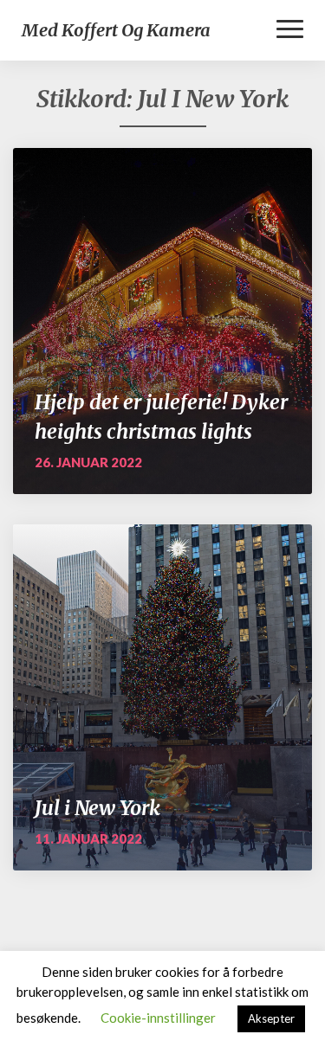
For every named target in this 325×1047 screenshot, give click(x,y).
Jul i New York (97, 807)
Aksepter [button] (271, 1018)
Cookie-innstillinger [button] (158, 1017)
